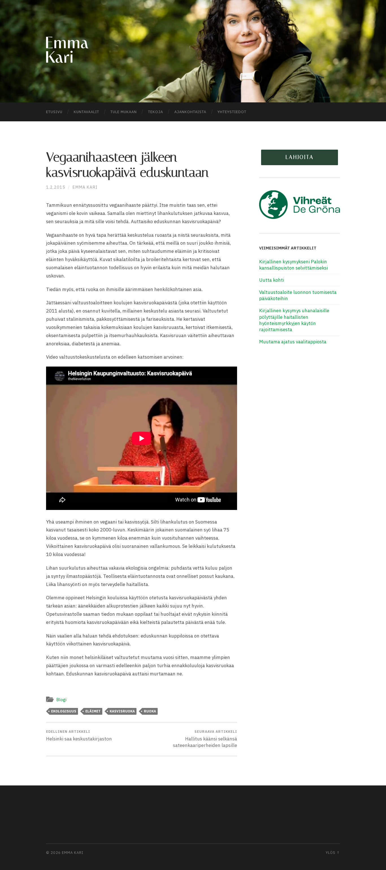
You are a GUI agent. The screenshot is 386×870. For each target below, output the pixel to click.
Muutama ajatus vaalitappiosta (292, 342)
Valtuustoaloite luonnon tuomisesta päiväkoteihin (298, 295)
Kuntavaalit (86, 111)
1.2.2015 (55, 187)
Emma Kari (84, 187)
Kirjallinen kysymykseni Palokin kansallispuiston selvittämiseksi (293, 265)
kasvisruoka (122, 711)
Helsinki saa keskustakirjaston (79, 735)
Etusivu (54, 111)
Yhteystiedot (232, 111)
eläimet (93, 711)
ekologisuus (63, 711)
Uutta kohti (271, 280)
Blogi (61, 699)
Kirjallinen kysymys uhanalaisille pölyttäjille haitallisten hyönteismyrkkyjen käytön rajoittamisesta (294, 319)
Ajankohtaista (190, 111)
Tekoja (155, 111)
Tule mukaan (123, 111)
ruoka (150, 711)
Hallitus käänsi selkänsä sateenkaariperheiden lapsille (205, 738)
